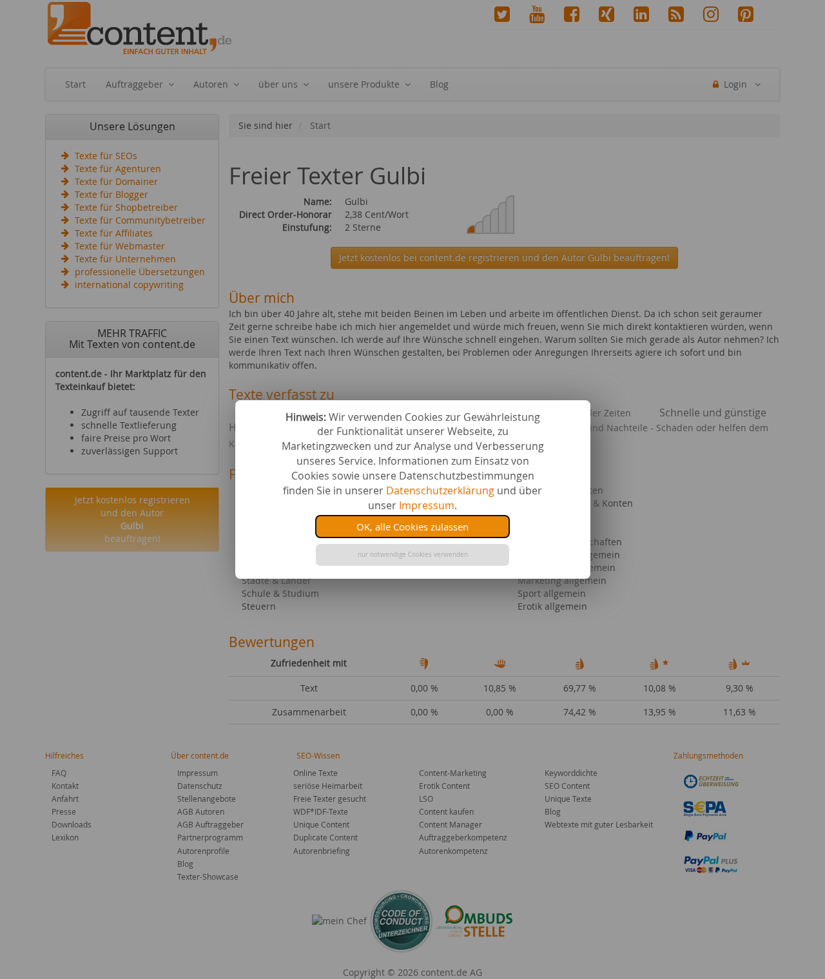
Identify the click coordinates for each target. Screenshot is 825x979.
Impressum (426, 505)
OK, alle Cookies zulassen (412, 526)
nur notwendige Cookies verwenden (413, 554)
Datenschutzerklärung (440, 490)
